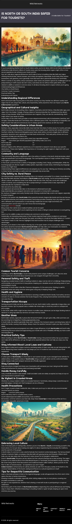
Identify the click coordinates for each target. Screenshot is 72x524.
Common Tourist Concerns (10, 91)
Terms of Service (45, 509)
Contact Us (54, 509)
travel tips (12, 206)
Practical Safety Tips (8, 93)
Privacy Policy (62, 509)
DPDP (69, 509)
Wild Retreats (36, 3)
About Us (38, 509)
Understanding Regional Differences (13, 87)
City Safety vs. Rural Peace (10, 89)
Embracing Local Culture (9, 95)
